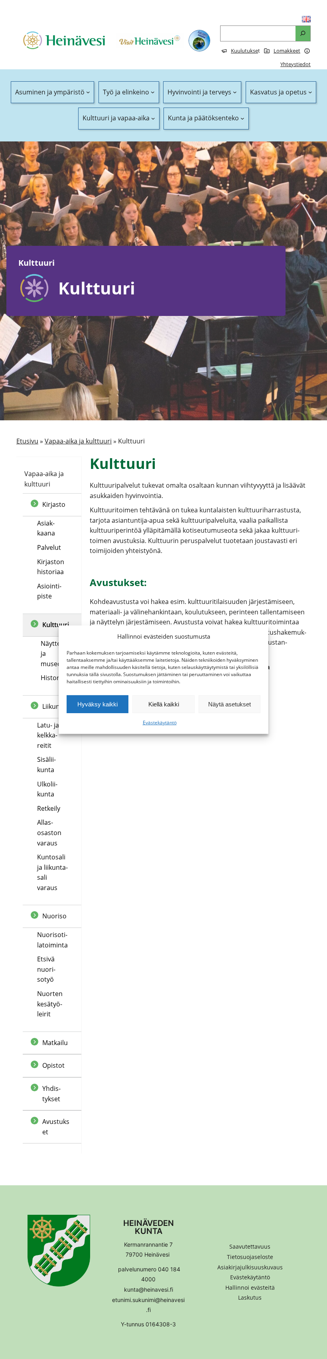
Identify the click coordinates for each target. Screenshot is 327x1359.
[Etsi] (302, 33)
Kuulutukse (244, 50)
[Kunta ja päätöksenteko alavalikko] (242, 118)
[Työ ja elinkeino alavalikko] (153, 92)
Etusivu (27, 441)
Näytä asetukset (229, 704)
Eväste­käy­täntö (160, 722)
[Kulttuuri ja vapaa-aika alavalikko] (153, 118)
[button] (250, 1288)
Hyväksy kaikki (97, 704)
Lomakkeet (287, 50)
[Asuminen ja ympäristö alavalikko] (88, 92)
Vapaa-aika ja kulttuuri (78, 441)
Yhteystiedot (295, 64)
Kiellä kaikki (163, 704)
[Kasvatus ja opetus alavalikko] (310, 92)
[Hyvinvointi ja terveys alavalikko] (235, 92)
